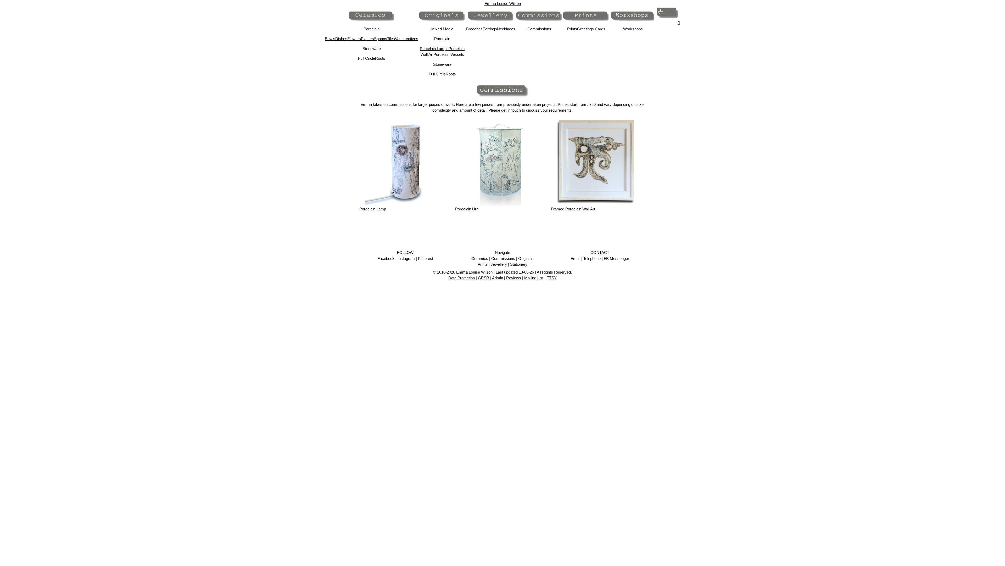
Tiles (391, 38)
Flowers (354, 38)
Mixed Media (442, 29)
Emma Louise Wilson (502, 3)
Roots (380, 58)
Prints (572, 29)
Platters (367, 38)
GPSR (483, 278)
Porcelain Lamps (434, 48)
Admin (497, 278)
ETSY (551, 278)
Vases (400, 38)
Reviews (513, 278)
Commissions (539, 29)
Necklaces (506, 29)
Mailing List (533, 278)
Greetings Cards (591, 29)
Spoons (380, 38)
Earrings (490, 29)
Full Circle (366, 58)
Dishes (341, 38)
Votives (412, 38)
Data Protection (461, 278)
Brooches (474, 29)
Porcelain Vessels (448, 54)
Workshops (633, 29)
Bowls (330, 38)
